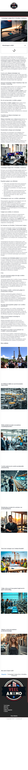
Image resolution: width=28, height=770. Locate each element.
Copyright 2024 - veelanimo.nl (14, 718)
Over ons (6, 708)
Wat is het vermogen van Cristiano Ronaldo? (12, 548)
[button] (14, 13)
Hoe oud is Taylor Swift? (7, 670)
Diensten (6, 707)
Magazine (3, 674)
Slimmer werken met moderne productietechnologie (9, 630)
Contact (6, 711)
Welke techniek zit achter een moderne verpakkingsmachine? (11, 425)
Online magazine (8, 710)
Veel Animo (7, 705)
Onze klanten (14, 715)
